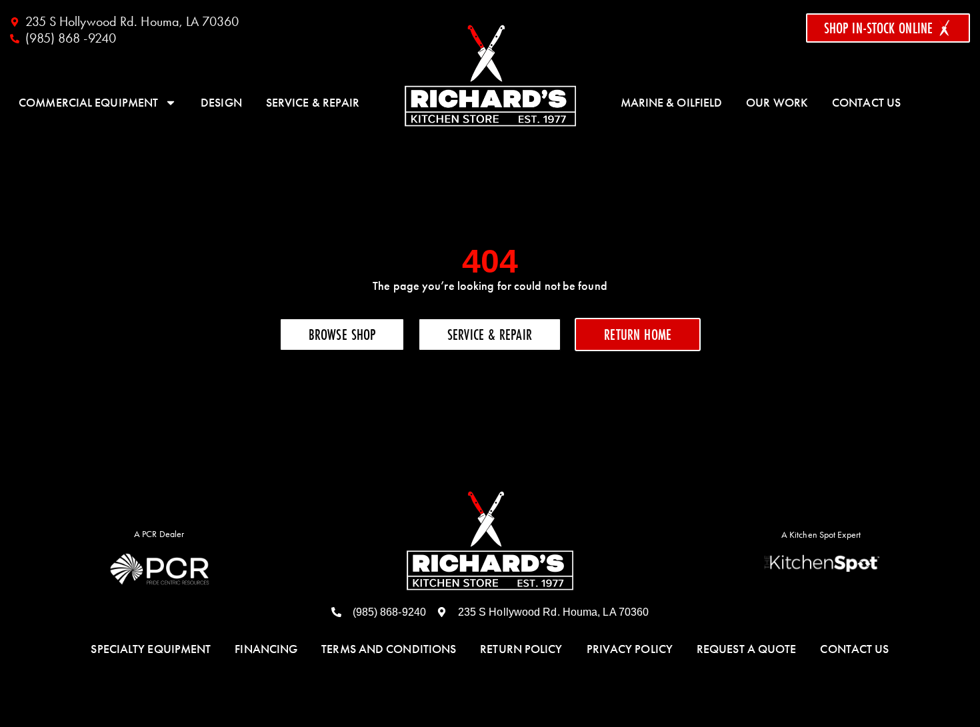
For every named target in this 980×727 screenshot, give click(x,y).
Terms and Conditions (388, 649)
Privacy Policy (630, 649)
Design (221, 102)
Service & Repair (313, 102)
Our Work (777, 102)
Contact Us (866, 102)
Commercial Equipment (88, 102)
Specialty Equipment (151, 649)
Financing (266, 649)
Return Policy (521, 649)
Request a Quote (747, 649)
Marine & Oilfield (672, 102)
